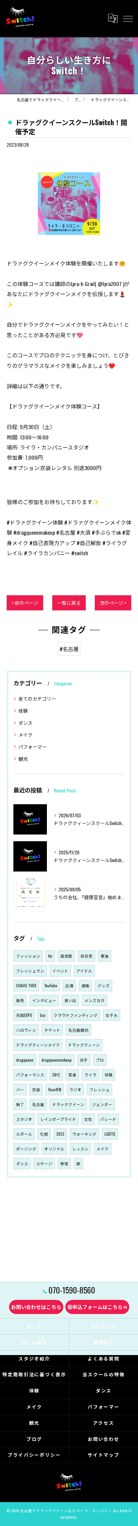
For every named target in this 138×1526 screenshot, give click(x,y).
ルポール (24, 1134)
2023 (60, 1134)
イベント (60, 970)
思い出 (70, 1000)
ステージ (44, 1163)
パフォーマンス (30, 1074)
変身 (72, 1074)
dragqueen (24, 1060)
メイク (25, 734)
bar (43, 1015)
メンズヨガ (94, 1000)
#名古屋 (69, 649)
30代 (56, 1074)
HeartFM (54, 1089)
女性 (88, 1119)
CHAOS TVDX (26, 985)
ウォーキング (84, 1134)
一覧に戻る (69, 602)
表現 (64, 1163)
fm (50, 956)
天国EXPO (24, 1015)
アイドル (84, 970)
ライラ (90, 1074)
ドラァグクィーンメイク (38, 1045)
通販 (85, 985)
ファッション (28, 956)
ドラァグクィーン (84, 1045)
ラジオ (75, 1089)
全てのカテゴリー (37, 698)
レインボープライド (58, 1119)
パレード (108, 1119)
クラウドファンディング (75, 1015)
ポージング (26, 1148)
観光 (23, 758)
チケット (52, 1030)
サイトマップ (104, 1454)
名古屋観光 (78, 1030)
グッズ (103, 985)
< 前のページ (25, 602)
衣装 (36, 1089)
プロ (100, 1060)
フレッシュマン (30, 970)
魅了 (20, 1104)
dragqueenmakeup (57, 1060)
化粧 (44, 1134)
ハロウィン (26, 1030)
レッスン (80, 1148)
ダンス (25, 722)
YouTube (51, 985)
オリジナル (54, 1148)
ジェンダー (102, 1104)
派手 (84, 1060)
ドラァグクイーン (68, 1104)
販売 (20, 1000)
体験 (23, 710)
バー (20, 1089)
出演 (69, 985)
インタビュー (44, 1000)
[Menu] (127, 18)
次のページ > (113, 602)
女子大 (112, 1015)
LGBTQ (110, 1134)
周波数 (66, 956)
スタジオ (24, 1119)
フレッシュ (99, 1089)
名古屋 (38, 1104)
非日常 (86, 956)
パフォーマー (32, 746)
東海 (104, 956)
